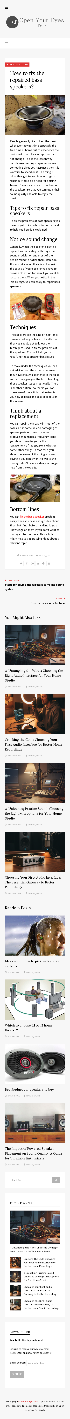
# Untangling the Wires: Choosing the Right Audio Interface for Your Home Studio (34, 675)
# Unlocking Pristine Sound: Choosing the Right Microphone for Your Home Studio (34, 813)
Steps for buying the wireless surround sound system (34, 587)
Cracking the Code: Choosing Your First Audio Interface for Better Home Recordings (34, 744)
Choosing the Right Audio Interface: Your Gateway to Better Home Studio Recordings (41, 1304)
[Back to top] (66, 1415)
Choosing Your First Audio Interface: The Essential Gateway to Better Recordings (33, 882)
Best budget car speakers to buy (29, 1089)
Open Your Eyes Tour (28, 1401)
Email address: (18, 1362)
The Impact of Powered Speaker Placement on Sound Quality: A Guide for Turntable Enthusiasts (33, 1153)
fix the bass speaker (32, 516)
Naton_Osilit (46, 555)
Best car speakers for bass (48, 603)
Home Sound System (17, 64)
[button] (6, 8)
